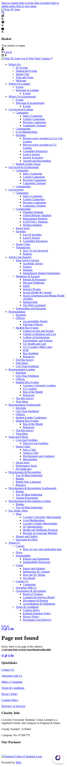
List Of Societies (32, 234)
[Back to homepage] (10, 9)
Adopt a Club (30, 452)
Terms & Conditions (27, 606)
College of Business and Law (39, 334)
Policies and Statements (36, 558)
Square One (22, 74)
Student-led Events (26, 70)
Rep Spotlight (30, 353)
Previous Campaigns (34, 122)
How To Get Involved (35, 250)
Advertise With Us (26, 587)
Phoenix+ (21, 484)
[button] (2, 12)
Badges (20, 478)
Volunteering (23, 247)
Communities (23, 128)
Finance (27, 266)
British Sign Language (28, 481)
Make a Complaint (11, 681)
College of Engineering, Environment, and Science (38, 339)
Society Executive (33, 157)
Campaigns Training (34, 125)
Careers (20, 545)
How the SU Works (34, 574)
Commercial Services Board (38, 597)
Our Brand (29, 578)
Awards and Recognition (37, 160)
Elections (21, 314)
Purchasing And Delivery (37, 619)
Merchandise (30, 459)
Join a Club (29, 449)
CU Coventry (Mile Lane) (37, 346)
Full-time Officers (33, 324)
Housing (28, 269)
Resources (28, 356)
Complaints (29, 584)
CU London (30, 388)
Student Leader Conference (31, 417)
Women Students (32, 224)
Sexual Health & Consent (37, 292)
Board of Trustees (33, 594)
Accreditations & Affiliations (39, 603)
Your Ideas (22, 363)
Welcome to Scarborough (30, 103)
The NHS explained (34, 305)
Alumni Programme (27, 497)
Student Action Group (28, 163)
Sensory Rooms (32, 289)
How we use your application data (42, 549)
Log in (8, 51)
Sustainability (23, 555)
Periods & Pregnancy (35, 279)
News (19, 552)
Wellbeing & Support (28, 276)
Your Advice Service (27, 260)
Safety (26, 285)
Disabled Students (33, 212)
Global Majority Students (37, 215)
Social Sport (22, 228)
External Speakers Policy (37, 613)
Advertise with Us (11, 675)
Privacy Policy (31, 616)
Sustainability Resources (36, 562)
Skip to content (10, 2)
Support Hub (30, 302)
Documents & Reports (35, 600)
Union (19, 565)
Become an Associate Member (40, 533)
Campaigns (22, 112)
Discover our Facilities (35, 443)
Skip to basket (42, 2)
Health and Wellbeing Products (40, 529)
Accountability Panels (35, 321)
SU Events (22, 67)
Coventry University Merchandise (42, 517)
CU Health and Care (34, 343)
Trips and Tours (24, 77)
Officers (20, 318)
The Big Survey (25, 359)
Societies (21, 135)
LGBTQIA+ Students (35, 221)
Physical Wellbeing (33, 282)
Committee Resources (35, 151)
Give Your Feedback (27, 366)
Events (19, 86)
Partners (27, 253)
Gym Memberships (26, 131)
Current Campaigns (34, 119)
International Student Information (41, 273)
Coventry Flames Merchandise (40, 523)
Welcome (21, 80)
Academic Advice (33, 263)
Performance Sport (26, 465)
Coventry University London (39, 385)
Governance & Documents (31, 590)
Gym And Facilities (27, 440)
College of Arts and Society (38, 330)
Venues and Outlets (27, 536)
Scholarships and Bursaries (31, 308)
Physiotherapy (24, 468)
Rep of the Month (33, 391)
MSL (19, 762)
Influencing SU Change (36, 571)
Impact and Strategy (34, 568)
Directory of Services (13, 706)
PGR (26, 350)
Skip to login (26, 2)
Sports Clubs (23, 244)
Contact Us (22, 581)
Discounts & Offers (27, 539)
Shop (19, 513)
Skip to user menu (26, 6)
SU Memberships (33, 526)
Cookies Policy (31, 610)
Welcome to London (27, 90)
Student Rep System (27, 327)
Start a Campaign (32, 115)
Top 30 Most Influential (29, 475)
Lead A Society (31, 154)
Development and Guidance (38, 456)
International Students (35, 218)
